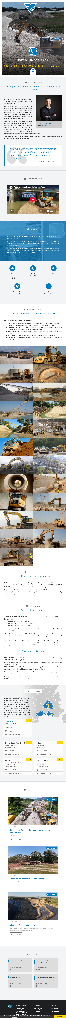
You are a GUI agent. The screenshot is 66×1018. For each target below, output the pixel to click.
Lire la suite (16, 839)
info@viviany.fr (54, 1011)
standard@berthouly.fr (14, 734)
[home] (30, 7)
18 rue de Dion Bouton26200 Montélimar (38, 1010)
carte (29, 720)
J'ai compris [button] (60, 1016)
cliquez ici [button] (14, 1017)
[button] (39, 7)
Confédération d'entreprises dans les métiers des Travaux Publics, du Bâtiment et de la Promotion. (21, 1012)
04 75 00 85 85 (54, 1008)
